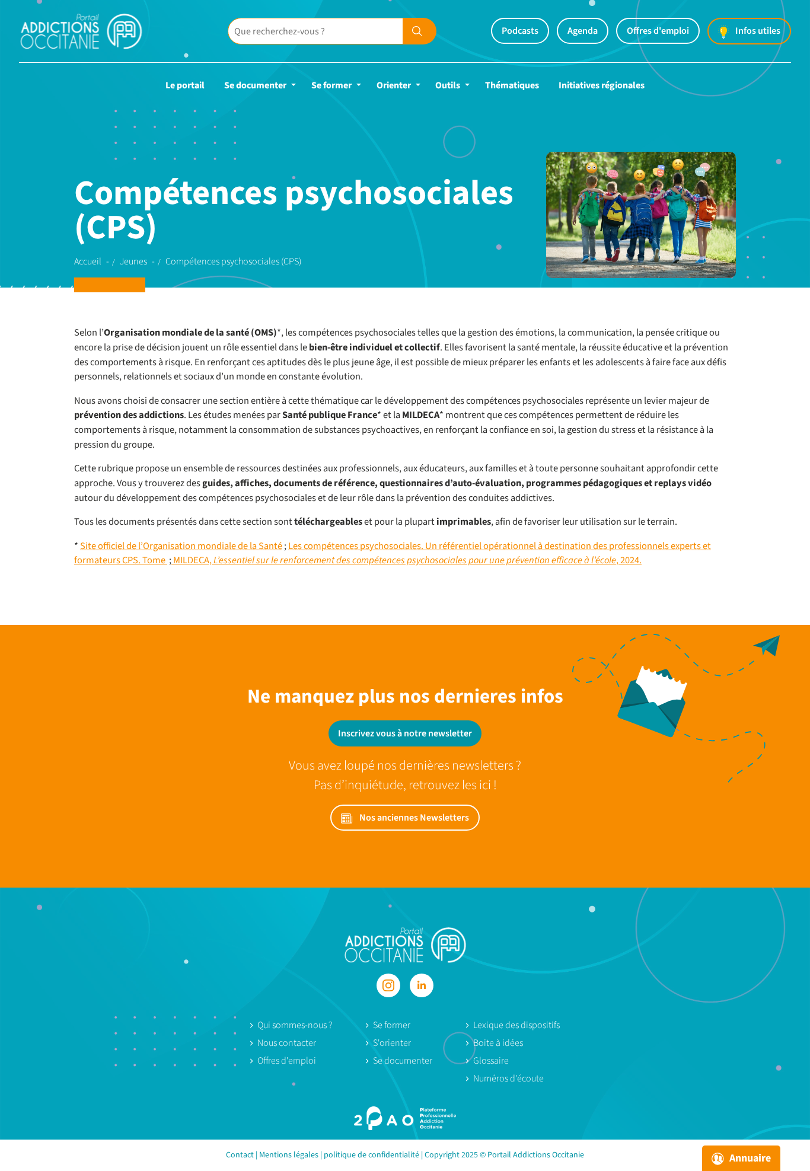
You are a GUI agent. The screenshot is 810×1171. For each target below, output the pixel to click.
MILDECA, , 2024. (406, 560)
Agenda (582, 30)
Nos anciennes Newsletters (413, 817)
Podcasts (520, 30)
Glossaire (491, 1060)
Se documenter (255, 85)
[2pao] (405, 1118)
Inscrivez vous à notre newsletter (405, 733)
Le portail (185, 85)
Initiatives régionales (602, 85)
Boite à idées (498, 1042)
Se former (331, 85)
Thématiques (512, 85)
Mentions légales (288, 1155)
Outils (447, 85)
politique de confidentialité (371, 1155)
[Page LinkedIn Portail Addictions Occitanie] (421, 985)
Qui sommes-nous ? (294, 1025)
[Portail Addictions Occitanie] (405, 944)
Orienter (394, 85)
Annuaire (749, 1158)
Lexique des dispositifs (516, 1025)
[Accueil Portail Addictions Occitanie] (96, 31)
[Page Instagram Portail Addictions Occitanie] (388, 985)
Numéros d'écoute (508, 1078)
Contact (240, 1155)
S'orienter (392, 1042)
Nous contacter (286, 1042)
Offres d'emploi (658, 30)
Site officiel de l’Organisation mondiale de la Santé (181, 546)
